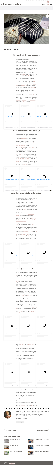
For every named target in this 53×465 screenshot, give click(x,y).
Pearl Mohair (24, 100)
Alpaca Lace (28, 160)
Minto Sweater (31, 147)
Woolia (33, 307)
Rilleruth (32, 201)
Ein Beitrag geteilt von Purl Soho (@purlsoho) (28, 385)
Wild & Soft (19, 144)
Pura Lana (21, 154)
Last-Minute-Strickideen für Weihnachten (41, 451)
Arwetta (30, 94)
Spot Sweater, (32, 87)
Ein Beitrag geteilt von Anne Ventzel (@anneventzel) (13, 127)
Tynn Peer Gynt (33, 218)
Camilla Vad (28, 137)
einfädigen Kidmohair (25, 234)
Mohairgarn (18, 161)
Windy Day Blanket (31, 344)
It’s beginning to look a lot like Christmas (42, 439)
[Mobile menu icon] (51, 4)
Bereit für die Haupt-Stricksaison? (16, 451)
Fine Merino (25, 210)
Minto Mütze (25, 164)
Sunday (34, 142)
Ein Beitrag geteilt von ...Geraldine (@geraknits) (28, 190)
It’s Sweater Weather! (14, 445)
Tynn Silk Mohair (32, 100)
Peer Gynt (25, 231)
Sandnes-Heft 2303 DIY (20, 403)
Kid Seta (24, 221)
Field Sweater (23, 138)
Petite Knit (17, 215)
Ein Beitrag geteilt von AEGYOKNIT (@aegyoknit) (29, 338)
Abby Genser (18, 273)
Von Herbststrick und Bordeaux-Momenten (42, 445)
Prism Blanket (22, 344)
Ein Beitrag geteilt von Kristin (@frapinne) (12, 338)
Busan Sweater (30, 273)
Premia (17, 145)
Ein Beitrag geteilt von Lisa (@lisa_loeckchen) (12, 385)
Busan (17, 298)
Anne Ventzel (23, 74)
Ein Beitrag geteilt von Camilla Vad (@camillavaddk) (13, 190)
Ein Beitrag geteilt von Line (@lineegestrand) (44, 127)
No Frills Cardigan (31, 214)
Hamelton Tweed (30, 231)
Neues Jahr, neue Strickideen (15, 439)
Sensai (17, 210)
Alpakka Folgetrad (23, 160)
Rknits (33, 224)
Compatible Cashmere (22, 158)
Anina (18, 219)
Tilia (33, 94)
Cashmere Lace (24, 85)
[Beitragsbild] (6, 441)
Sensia (20, 145)
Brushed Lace (18, 100)
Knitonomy (23, 147)
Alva (18, 160)
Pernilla (26, 82)
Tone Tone (28, 75)
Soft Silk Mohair (24, 145)
